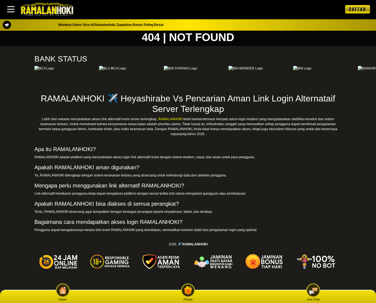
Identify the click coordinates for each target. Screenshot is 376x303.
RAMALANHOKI (170, 119)
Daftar (357, 9)
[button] (10, 9)
